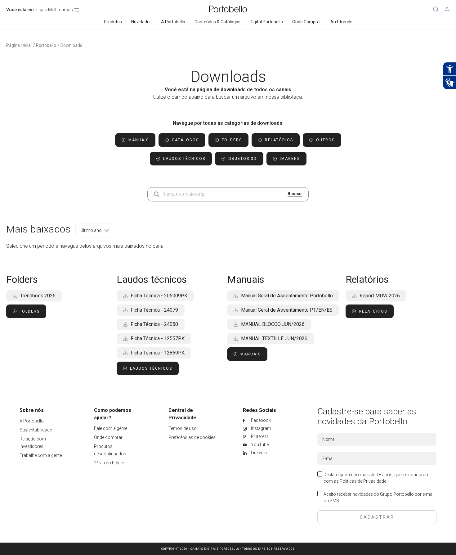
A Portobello (32, 420)
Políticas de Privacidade (363, 481)
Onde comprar (108, 437)
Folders (30, 311)
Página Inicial (19, 45)
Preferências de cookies (192, 437)
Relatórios (373, 311)
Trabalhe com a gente (41, 455)
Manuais (250, 354)
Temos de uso (182, 428)
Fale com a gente (110, 428)
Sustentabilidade (36, 429)
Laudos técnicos (151, 368)
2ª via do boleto (109, 462)
